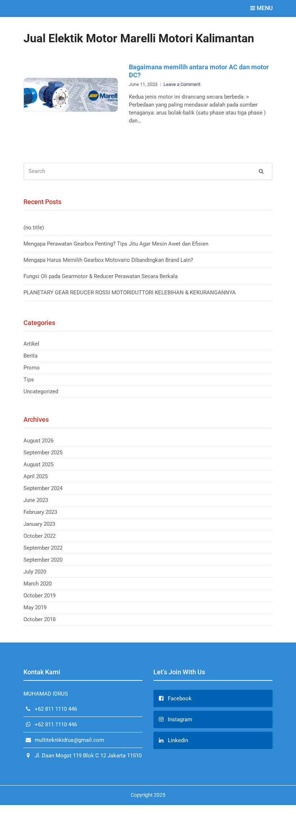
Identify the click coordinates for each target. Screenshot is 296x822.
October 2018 (39, 619)
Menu (264, 8)
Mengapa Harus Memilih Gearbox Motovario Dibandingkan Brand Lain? (108, 260)
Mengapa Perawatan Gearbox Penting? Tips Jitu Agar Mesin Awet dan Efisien (115, 244)
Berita (30, 355)
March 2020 (37, 583)
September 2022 (42, 548)
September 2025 (42, 452)
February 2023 (40, 512)
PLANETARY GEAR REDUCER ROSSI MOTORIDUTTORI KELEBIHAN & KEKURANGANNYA (129, 292)
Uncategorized (40, 391)
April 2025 (35, 476)
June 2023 (35, 500)
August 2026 (38, 440)
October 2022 (39, 536)
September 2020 (42, 560)
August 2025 (38, 464)
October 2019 (39, 595)
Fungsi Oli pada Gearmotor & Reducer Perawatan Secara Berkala (100, 276)
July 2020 (34, 571)
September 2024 (42, 488)
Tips (28, 379)
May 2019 (35, 607)
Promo (31, 367)
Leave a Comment (182, 84)
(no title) (33, 227)
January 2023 (39, 524)
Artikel (31, 344)
